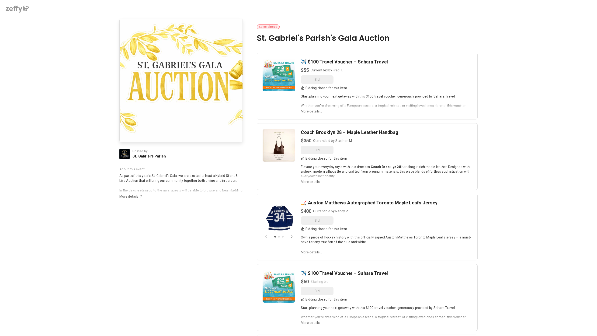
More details (128, 196)
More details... (311, 111)
